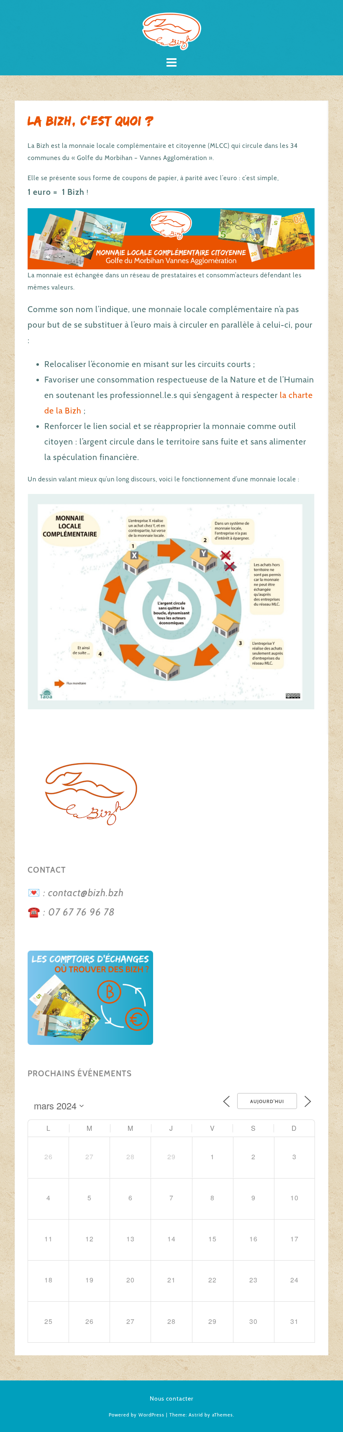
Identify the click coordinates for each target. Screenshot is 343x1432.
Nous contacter (172, 1398)
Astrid (196, 1415)
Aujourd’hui (267, 1101)
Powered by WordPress (136, 1415)
